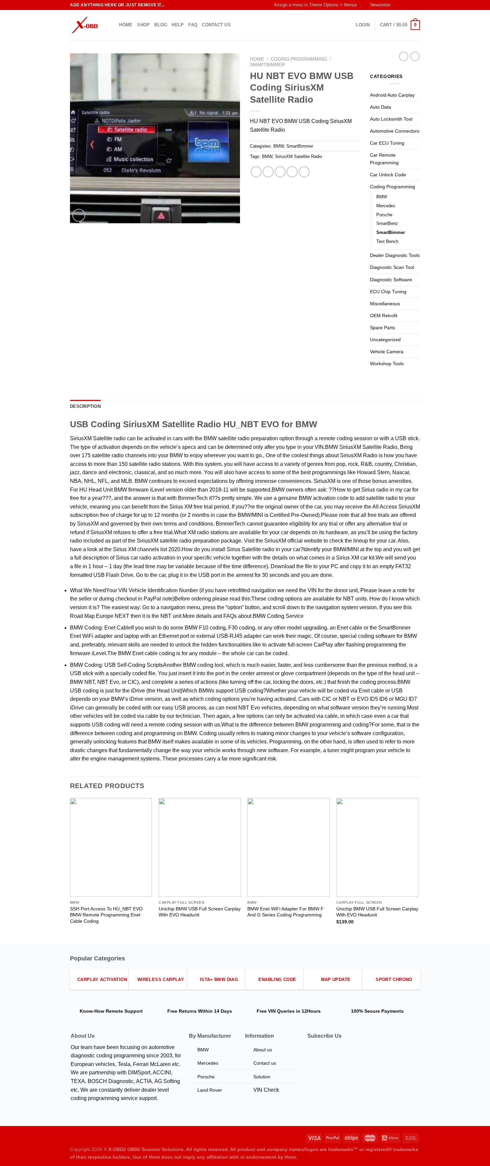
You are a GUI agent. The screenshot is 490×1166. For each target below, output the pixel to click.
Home (125, 24)
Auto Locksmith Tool (391, 119)
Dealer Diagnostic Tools (395, 255)
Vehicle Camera (386, 351)
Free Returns (182, 1011)
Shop (143, 24)
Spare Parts (382, 327)
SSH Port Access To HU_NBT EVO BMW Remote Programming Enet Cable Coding (106, 915)
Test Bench (387, 241)
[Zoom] (78, 215)
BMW (278, 146)
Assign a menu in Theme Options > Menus (315, 4)
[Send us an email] (417, 5)
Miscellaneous (385, 303)
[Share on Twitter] (268, 171)
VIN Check (266, 1090)
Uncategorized (385, 339)
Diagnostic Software (391, 279)
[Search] (111, 25)
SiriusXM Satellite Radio (298, 156)
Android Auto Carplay (392, 95)
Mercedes (385, 205)
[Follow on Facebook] (398, 5)
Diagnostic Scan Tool (392, 267)
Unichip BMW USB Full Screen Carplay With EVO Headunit (200, 912)
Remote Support (124, 1011)
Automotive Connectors (394, 131)
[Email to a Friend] (280, 171)
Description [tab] (85, 406)
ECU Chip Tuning (388, 291)
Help (178, 24)
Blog (160, 24)
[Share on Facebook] (256, 171)
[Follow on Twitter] (410, 5)
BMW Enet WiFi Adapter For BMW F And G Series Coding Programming (285, 912)
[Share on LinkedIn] (304, 171)
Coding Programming (299, 59)
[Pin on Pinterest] (292, 171)
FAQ (192, 24)
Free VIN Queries (276, 1011)
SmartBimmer (267, 64)
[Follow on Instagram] (404, 5)
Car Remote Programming (384, 158)
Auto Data (380, 107)
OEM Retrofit (383, 315)
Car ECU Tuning (387, 143)
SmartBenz (387, 223)
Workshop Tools (387, 363)
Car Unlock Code (388, 174)
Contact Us (216, 24)
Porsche (384, 214)
